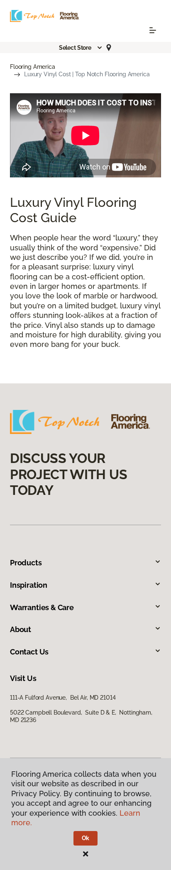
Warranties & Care (42, 607)
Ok (86, 838)
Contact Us (29, 651)
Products (26, 562)
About (20, 629)
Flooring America (32, 66)
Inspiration (28, 585)
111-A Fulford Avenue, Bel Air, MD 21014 (62, 697)
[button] (81, 47)
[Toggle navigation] (152, 30)
